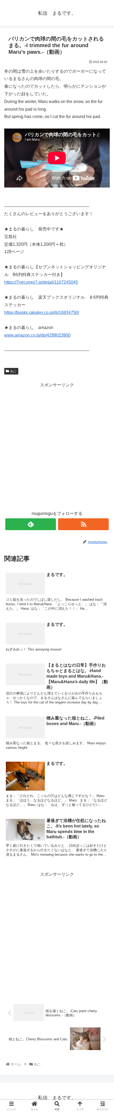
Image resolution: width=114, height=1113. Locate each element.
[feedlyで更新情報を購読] (30, 524)
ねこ (13, 371)
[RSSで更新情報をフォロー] (83, 524)
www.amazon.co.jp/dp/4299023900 (37, 335)
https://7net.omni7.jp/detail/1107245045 (41, 282)
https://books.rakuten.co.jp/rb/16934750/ (41, 312)
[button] (103, 690)
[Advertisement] (57, 445)
